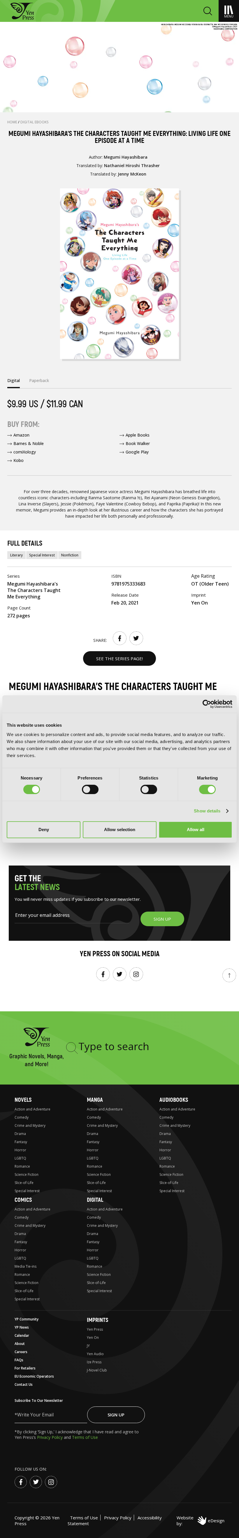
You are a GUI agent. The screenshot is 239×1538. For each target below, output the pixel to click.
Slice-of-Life (24, 1182)
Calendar (22, 1335)
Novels (23, 1099)
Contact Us (24, 1384)
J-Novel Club (97, 1370)
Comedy (22, 1117)
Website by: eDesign (200, 1520)
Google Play (137, 452)
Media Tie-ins (25, 1266)
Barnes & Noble (28, 443)
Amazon (21, 435)
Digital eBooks (34, 122)
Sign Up (116, 1415)
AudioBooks (173, 1099)
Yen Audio (95, 1353)
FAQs (19, 1359)
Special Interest (42, 555)
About (20, 1343)
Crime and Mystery (30, 1125)
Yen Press (95, 1329)
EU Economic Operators (34, 1376)
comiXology (24, 452)
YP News (22, 1327)
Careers (21, 1351)
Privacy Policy (50, 1437)
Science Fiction (26, 1174)
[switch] (90, 789)
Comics (23, 1200)
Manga (95, 1099)
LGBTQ (20, 1158)
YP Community (26, 1319)
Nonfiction (69, 555)
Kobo (18, 460)
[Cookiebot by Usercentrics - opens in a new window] (206, 704)
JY (88, 1345)
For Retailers (25, 1368)
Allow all (195, 829)
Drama (20, 1133)
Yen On (93, 1337)
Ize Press (94, 1362)
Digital (95, 1200)
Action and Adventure (32, 1109)
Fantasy (21, 1141)
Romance (22, 1166)
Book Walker (138, 443)
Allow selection (119, 829)
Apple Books (138, 435)
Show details (207, 810)
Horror (20, 1150)
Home (12, 122)
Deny (43, 829)
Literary (16, 555)
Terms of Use (85, 1437)
